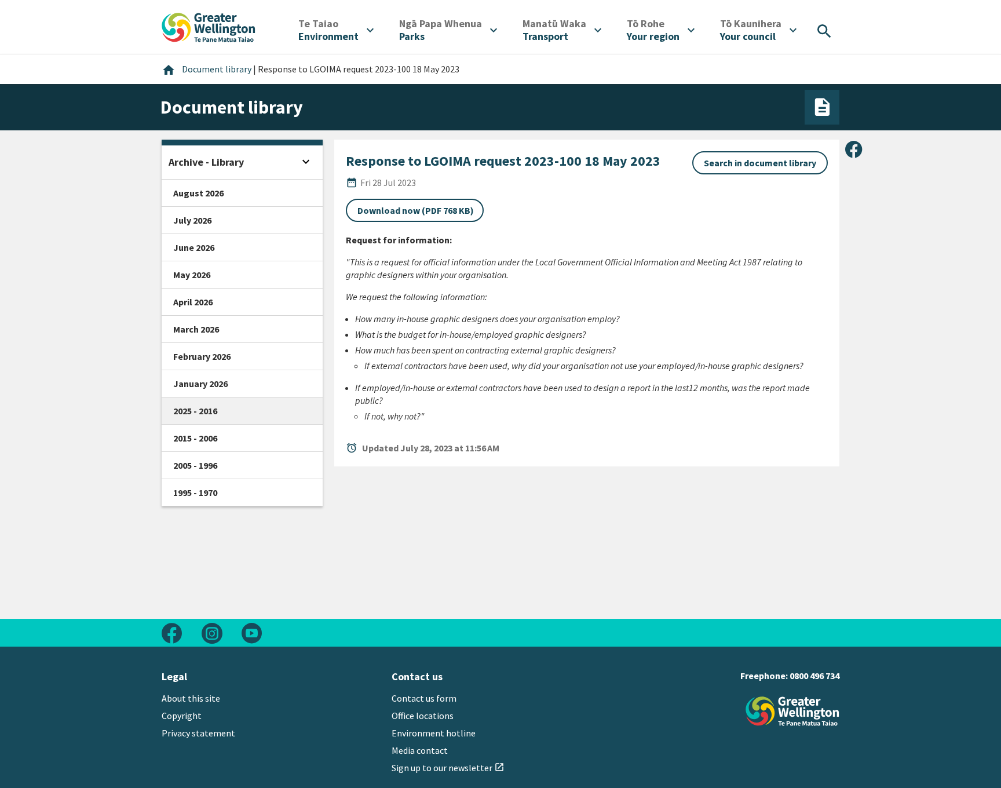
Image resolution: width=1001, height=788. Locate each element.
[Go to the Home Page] (792, 711)
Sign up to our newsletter (448, 768)
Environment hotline (434, 733)
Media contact (420, 750)
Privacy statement (198, 733)
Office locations (423, 715)
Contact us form (424, 698)
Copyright (182, 715)
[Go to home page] (208, 26)
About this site (191, 698)
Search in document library (760, 163)
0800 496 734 (814, 675)
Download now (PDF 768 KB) (415, 210)
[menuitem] (336, 30)
